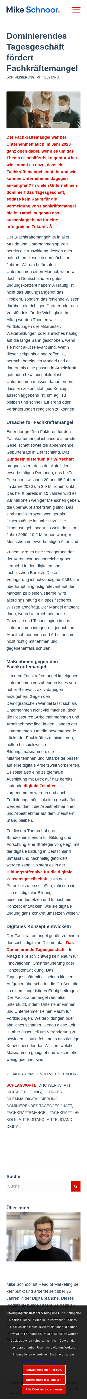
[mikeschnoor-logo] (36, 9)
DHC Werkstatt (54, 1085)
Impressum (58, 1361)
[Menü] (74, 9)
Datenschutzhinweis (35, 1361)
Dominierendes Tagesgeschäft (39, 1106)
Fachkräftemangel (27, 1112)
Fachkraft (60, 1112)
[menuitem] (74, 9)
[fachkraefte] (43, 109)
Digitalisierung (20, 77)
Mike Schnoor (62, 1074)
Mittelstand (47, 77)
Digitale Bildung (23, 1092)
